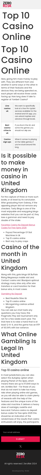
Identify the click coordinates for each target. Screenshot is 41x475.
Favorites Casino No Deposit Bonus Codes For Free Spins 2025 (18, 226)
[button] (39, 5)
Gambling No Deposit (11, 293)
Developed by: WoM (20, 471)
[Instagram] (15, 446)
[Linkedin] (25, 446)
